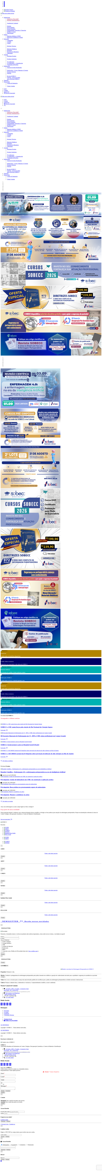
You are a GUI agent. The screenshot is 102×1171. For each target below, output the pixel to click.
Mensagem (4, 1086)
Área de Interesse (5, 940)
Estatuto (9, 26)
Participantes (5, 1145)
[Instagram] (4, 2)
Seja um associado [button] (6, 819)
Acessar (3, 1121)
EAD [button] (5, 89)
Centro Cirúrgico (6, 941)
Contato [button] (6, 90)
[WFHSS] (6, 831)
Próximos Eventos (11, 56)
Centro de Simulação (12, 83)
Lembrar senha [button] (4, 1119)
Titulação (6, 80)
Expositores (14, 1145)
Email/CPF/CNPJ (5, 1111)
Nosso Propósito (11, 29)
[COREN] (7, 830)
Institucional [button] (7, 17)
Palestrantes (30, 1145)
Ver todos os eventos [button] (7, 801)
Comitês (9, 41)
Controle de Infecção (7, 946)
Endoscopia (5, 948)
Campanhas (10, 40)
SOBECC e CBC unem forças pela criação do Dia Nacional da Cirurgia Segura (26, 727)
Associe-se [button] (6, 91)
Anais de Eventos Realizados (14, 67)
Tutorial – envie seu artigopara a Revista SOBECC (13, 78)
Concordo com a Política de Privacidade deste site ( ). (20, 951)
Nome (2, 936)
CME (3, 944)
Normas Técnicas (11, 72)
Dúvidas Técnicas (11, 46)
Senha (2, 1113)
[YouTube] (4, 6)
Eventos (7, 1010)
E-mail (2, 938)
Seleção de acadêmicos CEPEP (15, 37)
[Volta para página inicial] (7, 13)
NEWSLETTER (25, 921)
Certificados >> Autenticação (15, 63)
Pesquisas (9, 50)
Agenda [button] (6, 54)
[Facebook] (4, 3)
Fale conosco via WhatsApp (12, 993)
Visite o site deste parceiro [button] (51, 853)
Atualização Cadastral (12, 23)
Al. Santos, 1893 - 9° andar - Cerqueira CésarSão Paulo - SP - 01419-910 (16, 989)
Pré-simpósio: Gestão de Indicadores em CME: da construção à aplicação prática (27, 779)
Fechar (2, 856)
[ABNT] (6, 829)
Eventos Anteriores (12, 59)
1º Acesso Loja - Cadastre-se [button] (8, 1124)
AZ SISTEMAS (5, 1025)
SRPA (3, 949)
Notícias (9, 73)
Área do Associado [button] (10, 93)
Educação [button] (6, 39)
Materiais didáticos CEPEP (14, 36)
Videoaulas (10, 53)
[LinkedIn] (4, 4)
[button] (5, 105)
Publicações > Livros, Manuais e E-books (17, 70)
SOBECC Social (11, 31)
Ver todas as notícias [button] (7, 760)
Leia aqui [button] (3, 730)
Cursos (9, 43)
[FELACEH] (7, 834)
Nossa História (10, 27)
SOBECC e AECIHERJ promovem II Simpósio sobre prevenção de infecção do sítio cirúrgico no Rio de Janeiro (37, 754)
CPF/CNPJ (3, 1135)
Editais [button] (5, 34)
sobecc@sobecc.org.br (10, 994)
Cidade (2, 1080)
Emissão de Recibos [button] (13, 64)
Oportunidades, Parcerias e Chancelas (16, 30)
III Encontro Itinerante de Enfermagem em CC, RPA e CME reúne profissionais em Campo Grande (33, 736)
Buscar (2, 1157)
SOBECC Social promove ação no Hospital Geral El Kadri (20, 745)
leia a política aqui (33, 951)
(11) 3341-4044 (10, 997)
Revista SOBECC (11, 76)
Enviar (2, 952)
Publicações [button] (7, 66)
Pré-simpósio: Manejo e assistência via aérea (15, 795)
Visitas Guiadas (11, 86)
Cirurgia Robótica (6, 943)
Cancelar (8, 1090)
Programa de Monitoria (13, 51)
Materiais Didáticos (12, 49)
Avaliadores (22, 1145)
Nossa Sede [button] (7, 82)
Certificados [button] (11, 62)
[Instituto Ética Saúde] (9, 833)
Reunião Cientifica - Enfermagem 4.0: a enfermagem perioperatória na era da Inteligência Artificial (33, 772)
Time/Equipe (10, 33)
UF (1, 1083)
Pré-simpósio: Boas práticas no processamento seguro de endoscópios (23, 787)
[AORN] (6, 827)
